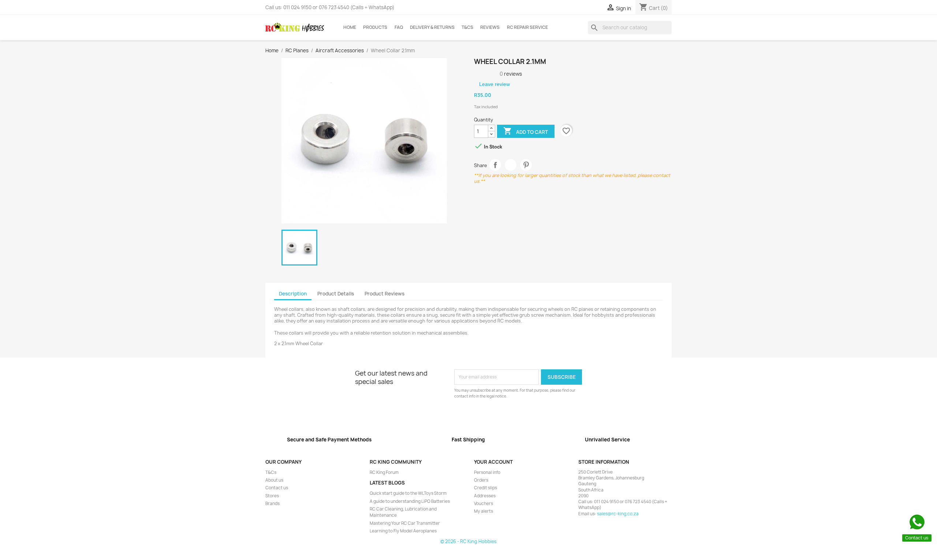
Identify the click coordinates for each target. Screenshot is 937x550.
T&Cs (467, 27)
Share (495, 165)
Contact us (276, 488)
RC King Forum (384, 472)
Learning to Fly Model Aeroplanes (403, 531)
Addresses (485, 496)
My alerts (483, 511)
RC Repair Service (527, 27)
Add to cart (525, 131)
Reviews (490, 27)
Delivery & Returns (432, 27)
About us (274, 480)
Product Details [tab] (335, 293)
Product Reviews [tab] (384, 293)
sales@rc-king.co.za (618, 514)
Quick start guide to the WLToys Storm (408, 493)
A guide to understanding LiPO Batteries (410, 501)
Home (349, 27)
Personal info (487, 472)
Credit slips (485, 488)
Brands (272, 503)
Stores (272, 496)
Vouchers (483, 503)
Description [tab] (293, 293)
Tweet (511, 165)
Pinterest (526, 165)
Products (375, 27)
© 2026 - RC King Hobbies (468, 541)
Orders (481, 480)
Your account (493, 462)
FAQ (399, 27)
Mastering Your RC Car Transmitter (405, 523)
